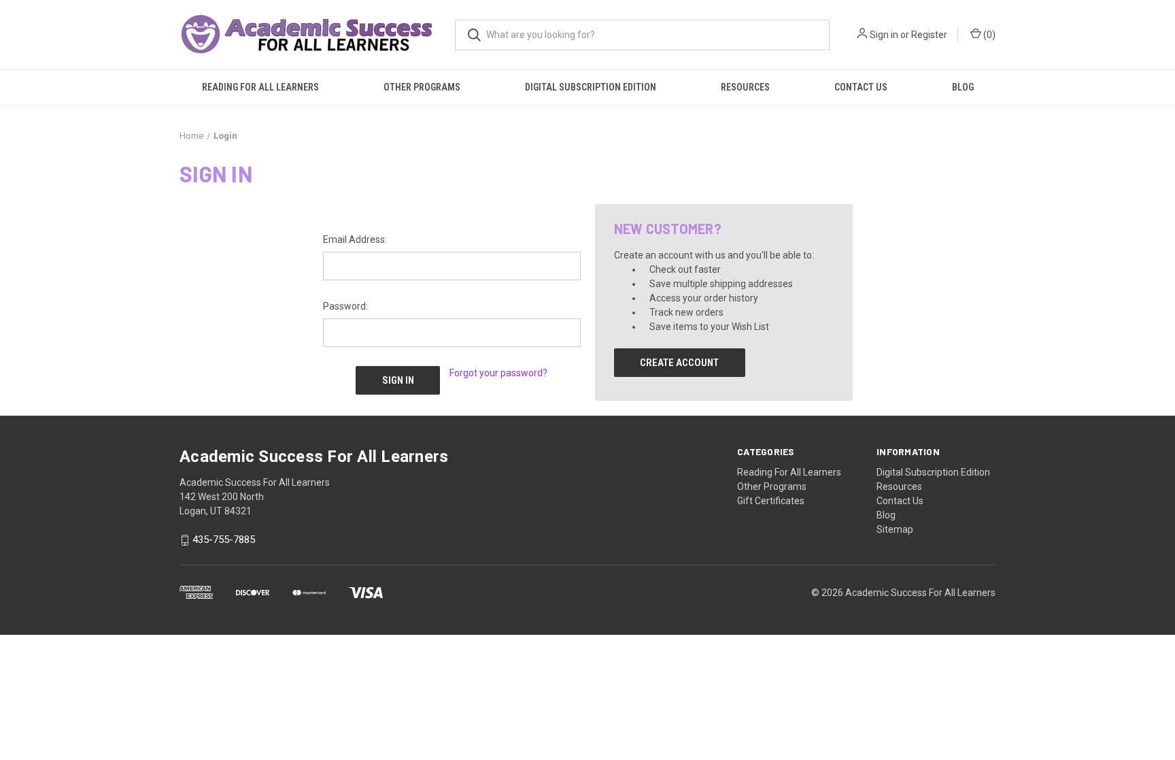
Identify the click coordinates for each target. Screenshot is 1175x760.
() (988, 34)
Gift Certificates (770, 500)
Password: (345, 306)
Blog (963, 87)
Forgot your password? (498, 372)
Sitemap (894, 529)
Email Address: (355, 239)
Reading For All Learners (260, 87)
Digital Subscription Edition (590, 87)
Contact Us (860, 87)
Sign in (884, 34)
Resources (745, 87)
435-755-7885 (223, 540)
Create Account (679, 363)
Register (929, 34)
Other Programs (422, 87)
